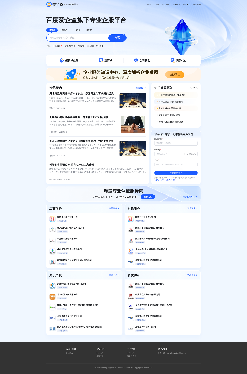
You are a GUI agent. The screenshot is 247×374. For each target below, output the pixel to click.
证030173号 (101, 367)
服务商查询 (131, 355)
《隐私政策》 (170, 180)
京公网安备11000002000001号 (120, 367)
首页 (157, 4)
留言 (156, 160)
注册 (199, 4)
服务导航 (165, 4)
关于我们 (130, 353)
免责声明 (100, 355)
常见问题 (69, 353)
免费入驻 (176, 4)
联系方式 (158, 139)
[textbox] (86, 38)
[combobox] (86, 38)
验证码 (157, 150)
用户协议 (100, 353)
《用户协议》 (159, 180)
